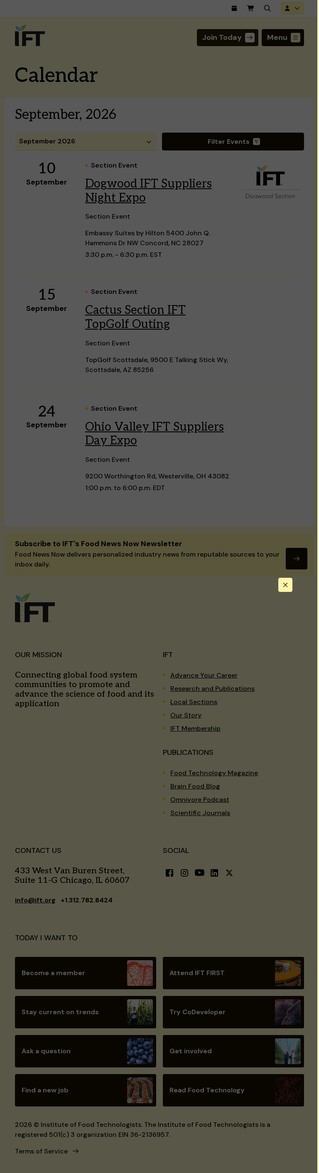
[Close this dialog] (285, 585)
